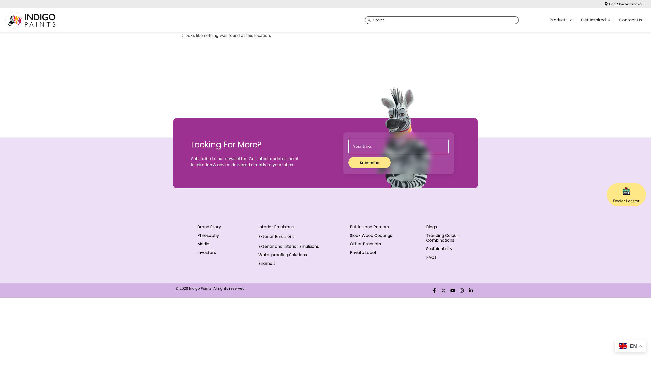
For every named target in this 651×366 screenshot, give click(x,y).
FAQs (431, 257)
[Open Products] (571, 20)
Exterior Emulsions (276, 236)
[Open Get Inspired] (609, 20)
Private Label (363, 252)
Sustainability (439, 249)
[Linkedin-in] (471, 290)
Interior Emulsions (276, 227)
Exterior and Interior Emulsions (288, 246)
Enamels (266, 263)
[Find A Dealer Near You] (606, 4)
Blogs (431, 227)
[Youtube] (452, 290)
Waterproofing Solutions (282, 255)
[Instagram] (461, 290)
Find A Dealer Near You (626, 4)
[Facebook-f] (434, 290)
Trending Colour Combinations (442, 238)
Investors (206, 252)
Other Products (365, 244)
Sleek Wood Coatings (371, 235)
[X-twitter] (443, 290)
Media (203, 244)
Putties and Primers (369, 227)
